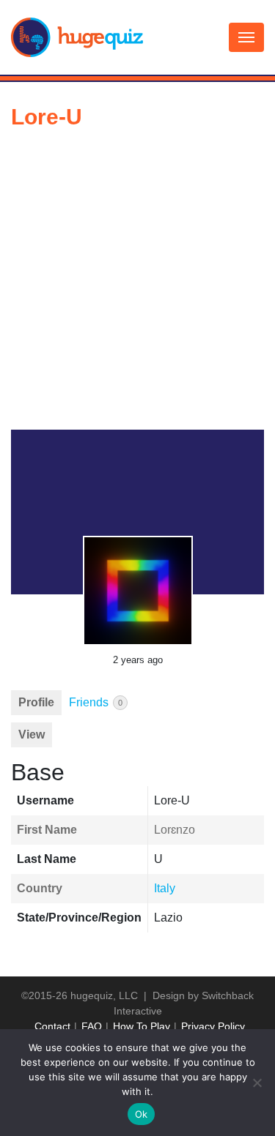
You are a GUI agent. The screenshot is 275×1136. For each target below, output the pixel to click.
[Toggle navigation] (246, 37)
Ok (141, 1114)
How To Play (141, 1026)
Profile (36, 702)
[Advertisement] (137, 285)
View (31, 734)
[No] (256, 1082)
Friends (95, 702)
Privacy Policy (213, 1026)
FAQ (91, 1026)
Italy (164, 888)
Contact (52, 1026)
